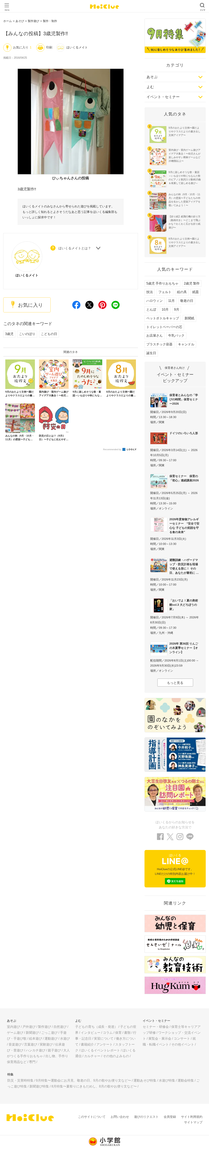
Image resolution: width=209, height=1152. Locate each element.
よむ (150, 87)
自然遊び (60, 1026)
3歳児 (9, 334)
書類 (127, 1032)
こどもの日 (49, 334)
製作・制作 (50, 21)
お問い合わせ (120, 1116)
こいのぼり (27, 334)
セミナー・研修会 (156, 1026)
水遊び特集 (167, 1080)
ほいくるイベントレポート (100, 1050)
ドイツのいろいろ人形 (183, 433)
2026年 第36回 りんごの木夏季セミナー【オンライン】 (183, 648)
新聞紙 (189, 318)
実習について (103, 1038)
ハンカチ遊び (35, 1050)
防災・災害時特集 (20, 1080)
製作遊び (33, 21)
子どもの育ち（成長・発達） (96, 1026)
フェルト (164, 292)
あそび (20, 21)
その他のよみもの (116, 1056)
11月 (171, 300)
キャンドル (186, 344)
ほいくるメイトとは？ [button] (75, 248)
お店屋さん (154, 335)
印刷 (49, 47)
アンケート (104, 1044)
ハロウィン (154, 300)
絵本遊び (35, 1038)
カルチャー (92, 1056)
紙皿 (195, 292)
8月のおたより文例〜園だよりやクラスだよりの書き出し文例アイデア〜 (184, 242)
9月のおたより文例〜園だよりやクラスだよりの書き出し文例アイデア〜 (184, 131)
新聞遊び (32, 1032)
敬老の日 (186, 300)
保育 (118, 1032)
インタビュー (90, 1032)
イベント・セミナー (163, 97)
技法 (149, 292)
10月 (165, 309)
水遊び (65, 1038)
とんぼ (151, 309)
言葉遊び (30, 1044)
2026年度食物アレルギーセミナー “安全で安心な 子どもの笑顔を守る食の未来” (184, 526)
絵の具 (182, 292)
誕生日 (151, 353)
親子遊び (54, 1050)
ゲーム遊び (15, 1032)
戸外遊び (29, 1026)
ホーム (7, 21)
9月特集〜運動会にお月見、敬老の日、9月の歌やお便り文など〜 (83, 1080)
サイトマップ (193, 1122)
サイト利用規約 (191, 1116)
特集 (10, 1074)
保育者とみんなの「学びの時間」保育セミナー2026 (183, 399)
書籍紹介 (87, 1044)
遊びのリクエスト (146, 1116)
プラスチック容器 (159, 344)
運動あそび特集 (144, 1080)
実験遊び (46, 1044)
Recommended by (112, 449)
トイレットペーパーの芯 (164, 327)
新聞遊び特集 (39, 1086)
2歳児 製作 (192, 283)
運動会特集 (186, 1080)
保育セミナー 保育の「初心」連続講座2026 (184, 478)
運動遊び (51, 1038)
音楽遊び (15, 1044)
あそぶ (152, 77)
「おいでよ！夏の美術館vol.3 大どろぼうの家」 (183, 605)
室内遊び (13, 1026)
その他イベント (182, 1044)
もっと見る (175, 682)
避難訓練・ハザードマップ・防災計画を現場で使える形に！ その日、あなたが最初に (183, 566)
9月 (176, 309)
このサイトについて (92, 1116)
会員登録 (170, 1116)
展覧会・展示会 (159, 1038)
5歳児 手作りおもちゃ (162, 283)
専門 (32, 1062)
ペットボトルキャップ (162, 318)
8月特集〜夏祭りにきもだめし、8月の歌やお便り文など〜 (94, 1086)
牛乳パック (176, 335)
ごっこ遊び (49, 1032)
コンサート (182, 1038)
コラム (108, 1032)
